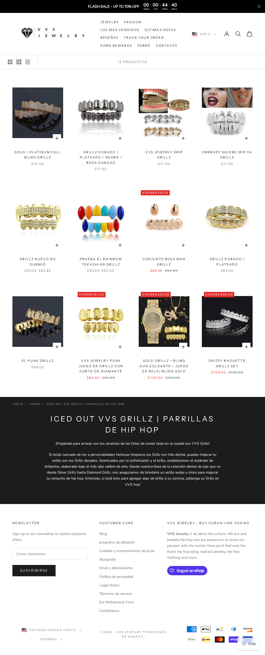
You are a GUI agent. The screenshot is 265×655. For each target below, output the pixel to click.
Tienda (35, 404)
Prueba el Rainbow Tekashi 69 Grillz (101, 261)
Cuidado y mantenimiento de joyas (127, 550)
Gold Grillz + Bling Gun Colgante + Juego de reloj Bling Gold (163, 366)
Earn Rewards (116, 45)
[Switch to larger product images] (10, 62)
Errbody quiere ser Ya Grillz (227, 154)
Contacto (167, 45)
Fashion (133, 22)
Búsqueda (107, 559)
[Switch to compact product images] (27, 62)
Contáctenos (109, 610)
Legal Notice (109, 585)
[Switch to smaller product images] (19, 62)
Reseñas (109, 37)
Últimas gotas (160, 30)
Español (49, 639)
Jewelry (109, 22)
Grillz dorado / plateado (227, 261)
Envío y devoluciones (116, 567)
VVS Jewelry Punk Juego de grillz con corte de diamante (101, 366)
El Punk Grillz (38, 361)
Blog (103, 533)
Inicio (17, 404)
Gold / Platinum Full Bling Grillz (37, 154)
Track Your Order (144, 37)
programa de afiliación (117, 542)
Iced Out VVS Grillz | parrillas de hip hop (85, 404)
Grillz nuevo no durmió (38, 261)
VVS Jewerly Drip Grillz (164, 154)
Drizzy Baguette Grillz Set (227, 363)
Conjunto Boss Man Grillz (164, 261)
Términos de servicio (115, 593)
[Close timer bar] (259, 6)
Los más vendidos (119, 30)
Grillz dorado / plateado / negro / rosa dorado (101, 157)
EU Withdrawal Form (116, 602)
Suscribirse (34, 570)
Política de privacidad (116, 576)
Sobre (144, 45)
